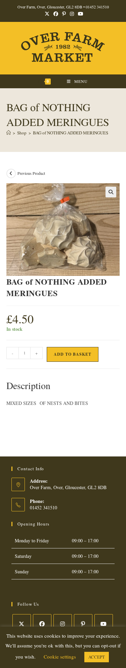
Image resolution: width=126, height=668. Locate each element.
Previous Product (31, 173)
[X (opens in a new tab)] (47, 14)
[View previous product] (11, 173)
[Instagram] (62, 623)
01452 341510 (97, 6)
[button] (111, 192)
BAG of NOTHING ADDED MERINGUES (70, 133)
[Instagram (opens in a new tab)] (72, 14)
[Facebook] (42, 623)
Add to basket (72, 354)
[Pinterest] (83, 623)
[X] (21, 623)
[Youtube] (103, 623)
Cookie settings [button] (60, 656)
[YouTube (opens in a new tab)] (79, 14)
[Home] (8, 133)
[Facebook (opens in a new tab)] (55, 14)
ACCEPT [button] (96, 657)
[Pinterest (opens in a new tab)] (64, 14)
